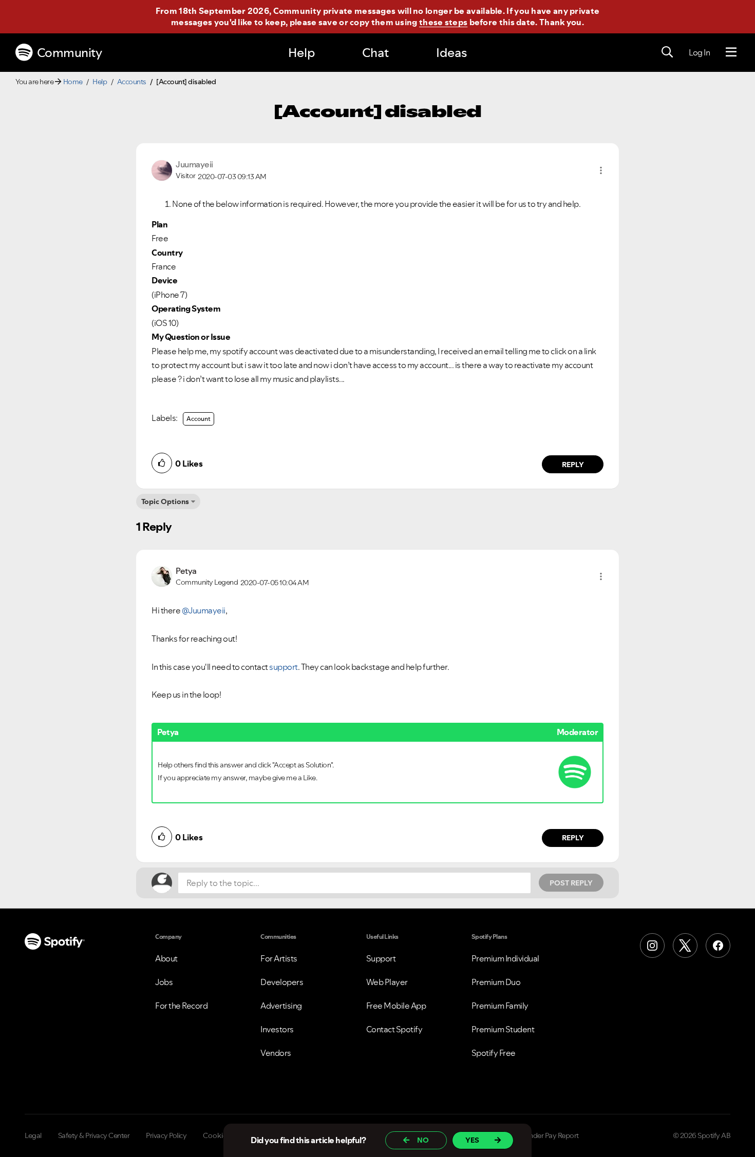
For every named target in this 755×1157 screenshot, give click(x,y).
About (166, 958)
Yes (472, 1140)
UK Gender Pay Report (544, 1135)
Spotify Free (493, 1052)
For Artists (278, 958)
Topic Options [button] (165, 501)
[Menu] (731, 52)
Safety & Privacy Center (94, 1135)
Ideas (451, 52)
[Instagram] (652, 945)
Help (301, 52)
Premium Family (499, 1005)
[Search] (667, 52)
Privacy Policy (166, 1135)
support (283, 666)
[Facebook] (718, 945)
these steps (443, 22)
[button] (601, 170)
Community (69, 52)
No (423, 1140)
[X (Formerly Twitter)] (685, 945)
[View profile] (162, 169)
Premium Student (503, 1029)
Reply (573, 464)
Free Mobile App (396, 1005)
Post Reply (571, 883)
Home (73, 81)
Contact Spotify (394, 1029)
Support (381, 958)
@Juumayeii (203, 610)
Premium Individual (505, 958)
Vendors (275, 1052)
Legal (33, 1135)
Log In (699, 52)
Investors (277, 1029)
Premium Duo (496, 982)
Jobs (164, 982)
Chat (375, 52)
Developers (281, 982)
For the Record (181, 1005)
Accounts (131, 81)
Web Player (387, 982)
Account (198, 418)
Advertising (281, 1005)
